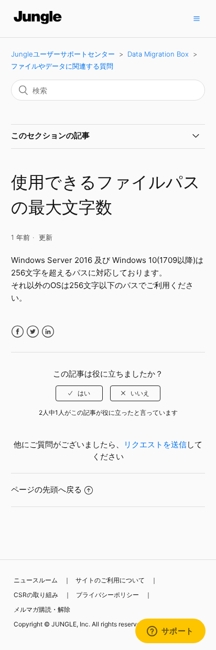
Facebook (17, 331)
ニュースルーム (36, 580)
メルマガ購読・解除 (42, 609)
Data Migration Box (158, 54)
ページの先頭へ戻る (46, 489)
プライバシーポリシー (107, 595)
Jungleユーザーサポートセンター (63, 54)
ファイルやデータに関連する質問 (62, 66)
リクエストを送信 (155, 444)
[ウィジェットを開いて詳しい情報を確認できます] (170, 632)
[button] (196, 18)
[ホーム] (38, 24)
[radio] (79, 393)
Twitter (32, 331)
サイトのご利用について (110, 580)
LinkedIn (48, 331)
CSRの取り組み (36, 595)
